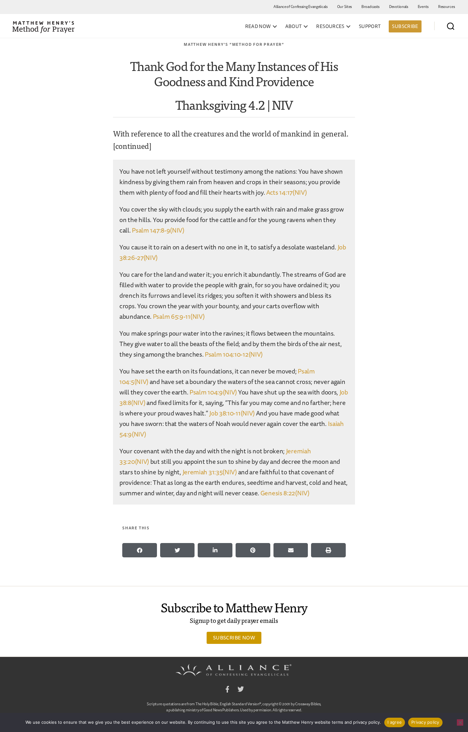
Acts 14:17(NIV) (286, 192)
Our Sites (344, 6)
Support (370, 26)
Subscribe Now (234, 637)
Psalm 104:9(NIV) (213, 392)
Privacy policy (425, 722)
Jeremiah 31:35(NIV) (209, 472)
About (293, 26)
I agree (394, 722)
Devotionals (398, 6)
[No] (460, 722)
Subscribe (405, 26)
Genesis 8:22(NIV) (284, 493)
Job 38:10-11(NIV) (232, 413)
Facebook (227, 690)
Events (423, 6)
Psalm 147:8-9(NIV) (158, 230)
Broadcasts (370, 6)
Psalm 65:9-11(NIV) (179, 316)
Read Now (258, 26)
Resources (446, 6)
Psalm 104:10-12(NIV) (234, 354)
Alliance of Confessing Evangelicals (300, 6)
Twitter (241, 690)
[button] (139, 550)
